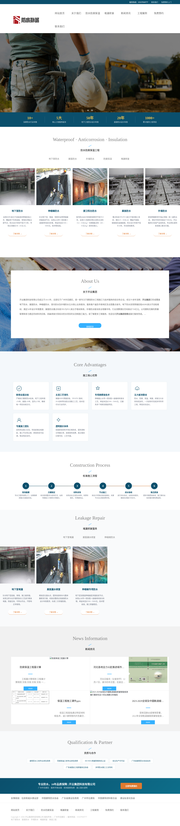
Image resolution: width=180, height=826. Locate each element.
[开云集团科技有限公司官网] (26, 20)
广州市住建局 (88, 798)
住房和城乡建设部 (29, 798)
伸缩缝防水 (109, 537)
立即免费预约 (131, 786)
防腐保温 (107, 159)
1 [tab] (88, 110)
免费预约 (109, 810)
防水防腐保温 (47, 810)
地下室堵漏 (68, 537)
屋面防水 (72, 159)
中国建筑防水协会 (50, 798)
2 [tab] (92, 110)
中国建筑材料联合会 (107, 798)
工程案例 (94, 810)
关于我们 (30, 810)
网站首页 (15, 810)
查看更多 (90, 327)
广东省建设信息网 (70, 798)
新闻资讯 (79, 810)
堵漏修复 (125, 159)
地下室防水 (54, 159)
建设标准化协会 (127, 798)
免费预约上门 (166, 2)
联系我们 (154, 2)
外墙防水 (90, 159)
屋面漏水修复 (89, 537)
